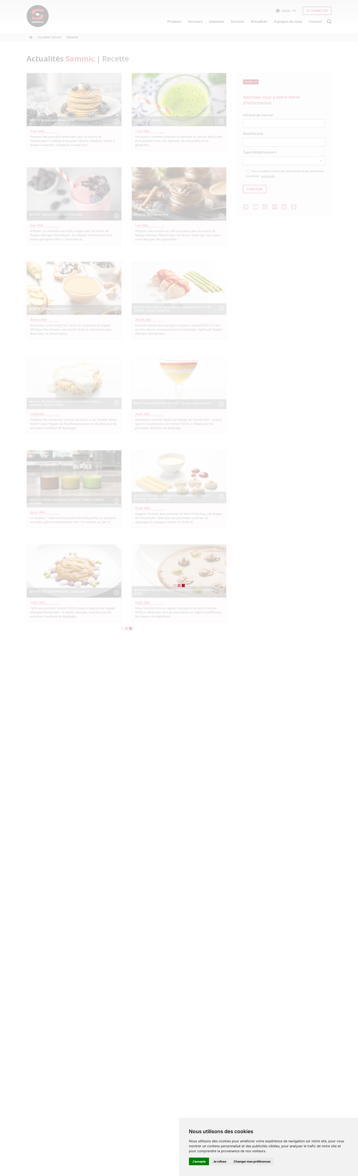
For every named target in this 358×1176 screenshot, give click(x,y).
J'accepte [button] (199, 1161)
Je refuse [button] (219, 1161)
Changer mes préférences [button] (252, 1161)
